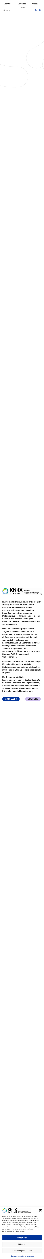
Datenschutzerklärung (18, 1256)
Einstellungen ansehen (22, 1251)
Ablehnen (22, 1244)
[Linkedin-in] (36, 10)
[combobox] (13, 10)
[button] (40, 1210)
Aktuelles (22, 4)
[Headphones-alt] (39, 10)
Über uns (7, 4)
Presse (22, 7)
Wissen (35, 4)
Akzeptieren (22, 1238)
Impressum (30, 1256)
